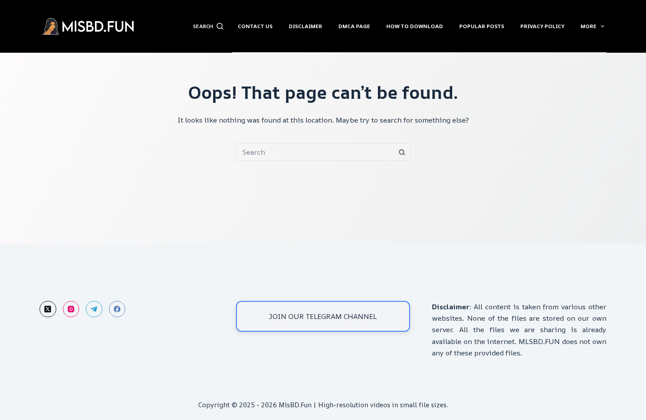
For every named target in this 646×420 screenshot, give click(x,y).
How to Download (414, 26)
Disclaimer (305, 26)
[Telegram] (94, 309)
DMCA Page (354, 26)
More (588, 26)
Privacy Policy (542, 26)
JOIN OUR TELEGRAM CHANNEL (323, 316)
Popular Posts (481, 26)
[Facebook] (117, 309)
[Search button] (402, 152)
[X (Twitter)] (48, 309)
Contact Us (255, 26)
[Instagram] (71, 309)
